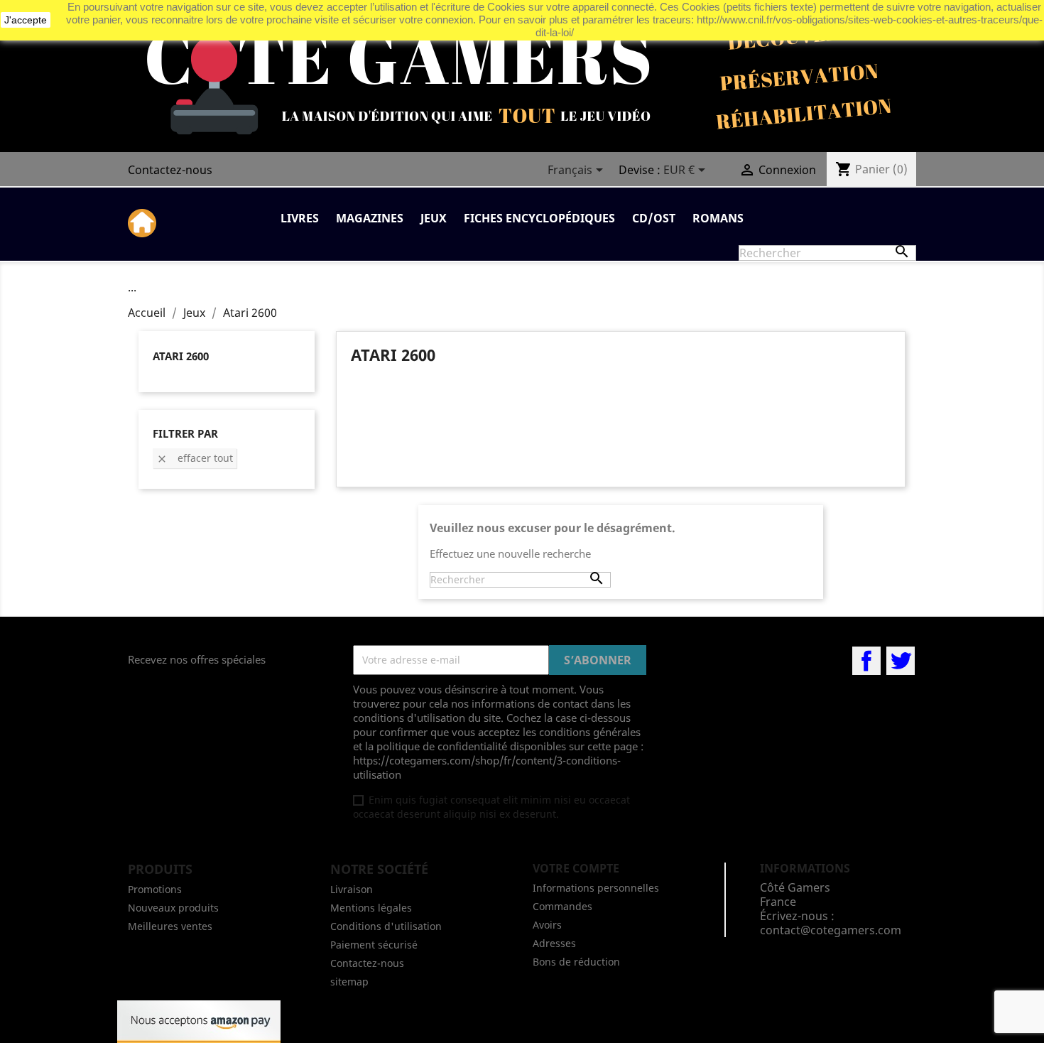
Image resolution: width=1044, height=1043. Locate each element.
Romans (718, 218)
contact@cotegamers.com (830, 930)
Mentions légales (371, 907)
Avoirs (547, 924)
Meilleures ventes (170, 926)
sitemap (349, 981)
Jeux (433, 218)
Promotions (155, 889)
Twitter (900, 661)
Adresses (554, 943)
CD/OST (653, 218)
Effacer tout (194, 458)
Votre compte (576, 868)
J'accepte (25, 20)
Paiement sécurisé (374, 944)
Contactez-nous (170, 170)
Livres (300, 218)
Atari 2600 (181, 356)
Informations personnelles (596, 888)
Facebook (866, 661)
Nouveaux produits (173, 907)
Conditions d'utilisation (386, 926)
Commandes (562, 906)
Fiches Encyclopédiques (539, 218)
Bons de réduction (576, 961)
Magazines (369, 218)
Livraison (351, 889)
